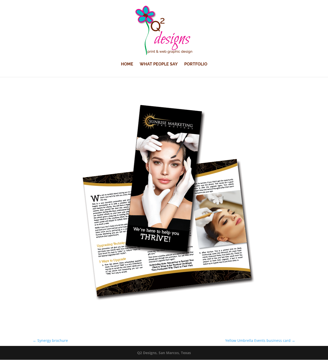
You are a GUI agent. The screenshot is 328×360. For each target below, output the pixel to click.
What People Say (159, 64)
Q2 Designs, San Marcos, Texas (164, 352)
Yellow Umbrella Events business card (260, 340)
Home (127, 64)
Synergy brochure (50, 340)
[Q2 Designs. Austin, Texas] (164, 315)
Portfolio (195, 64)
